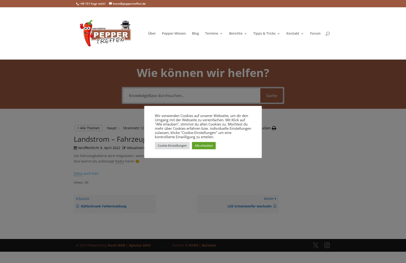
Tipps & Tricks (264, 34)
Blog (195, 34)
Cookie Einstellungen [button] (172, 145)
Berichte (235, 34)
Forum (315, 34)
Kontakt (292, 34)
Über (152, 34)
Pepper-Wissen (174, 34)
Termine (211, 34)
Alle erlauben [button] (204, 145)
